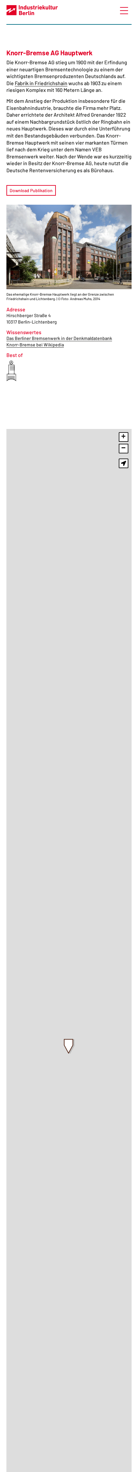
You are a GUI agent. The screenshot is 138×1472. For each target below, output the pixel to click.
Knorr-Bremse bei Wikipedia (35, 344)
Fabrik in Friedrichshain (41, 83)
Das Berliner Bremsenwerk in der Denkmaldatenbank (59, 338)
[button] (69, 1046)
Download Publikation (31, 190)
